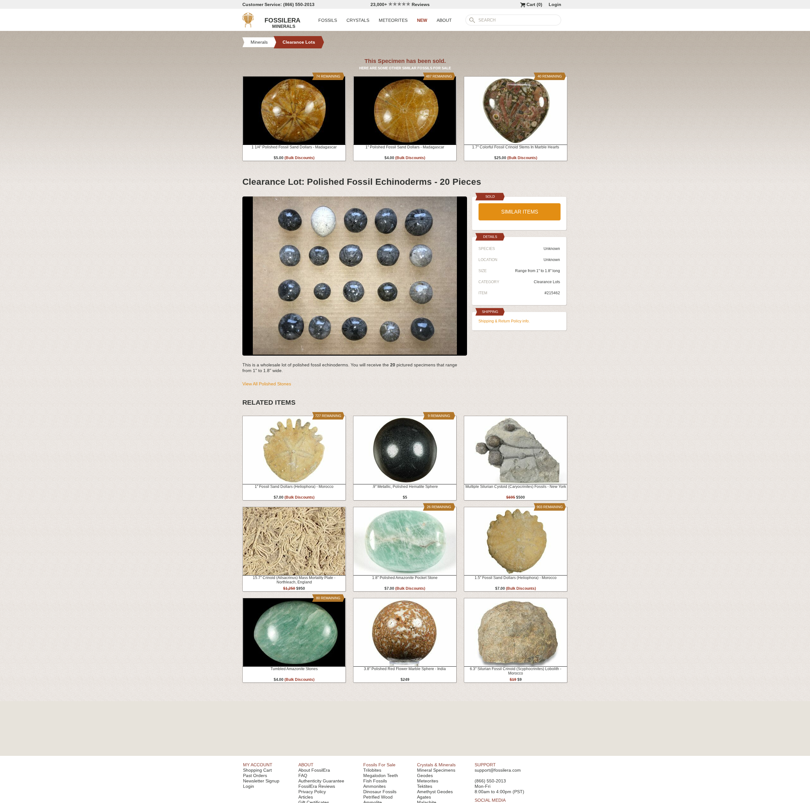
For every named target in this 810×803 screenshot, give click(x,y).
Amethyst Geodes (435, 791)
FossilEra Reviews (316, 786)
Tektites (424, 786)
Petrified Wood (378, 797)
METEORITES (393, 20)
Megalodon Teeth (380, 775)
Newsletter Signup (261, 780)
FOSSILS (327, 20)
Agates (424, 797)
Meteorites (427, 780)
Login (555, 4)
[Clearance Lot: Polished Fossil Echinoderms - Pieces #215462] (355, 353)
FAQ (302, 775)
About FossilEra (314, 770)
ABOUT (444, 20)
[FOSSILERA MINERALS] (248, 25)
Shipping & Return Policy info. (504, 321)
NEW (422, 20)
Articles (305, 797)
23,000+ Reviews (400, 4)
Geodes (425, 775)
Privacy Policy (312, 791)
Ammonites (374, 786)
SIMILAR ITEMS (519, 212)
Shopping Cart (257, 770)
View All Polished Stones (266, 383)
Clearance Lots (547, 282)
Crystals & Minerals (436, 764)
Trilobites (372, 770)
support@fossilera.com (498, 770)
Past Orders (255, 775)
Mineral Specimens (436, 770)
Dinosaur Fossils (379, 791)
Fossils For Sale (379, 764)
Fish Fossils (375, 780)
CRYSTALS (357, 20)
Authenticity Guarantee (321, 780)
